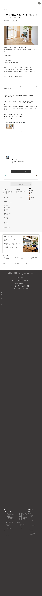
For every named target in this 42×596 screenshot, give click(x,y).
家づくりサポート (22, 524)
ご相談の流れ (21, 525)
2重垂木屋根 (11, 522)
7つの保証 (20, 528)
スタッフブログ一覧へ (21, 171)
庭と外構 (18, 522)
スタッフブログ (14, 20)
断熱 (8, 525)
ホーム (5, 509)
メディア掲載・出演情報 (8, 202)
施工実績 (5, 530)
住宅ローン (6, 210)
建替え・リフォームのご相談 (32, 260)
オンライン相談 (32, 533)
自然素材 (22, 518)
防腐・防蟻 (11, 519)
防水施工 (10, 521)
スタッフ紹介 (32, 520)
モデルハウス (17, 260)
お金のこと (6, 217)
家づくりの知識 (7, 207)
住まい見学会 (17, 263)
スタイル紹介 (6, 209)
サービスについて (33, 519)
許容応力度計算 (11, 514)
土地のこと (6, 214)
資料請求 (4, 260)
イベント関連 (6, 205)
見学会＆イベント (31, 511)
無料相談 (4, 263)
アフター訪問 (6, 223)
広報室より (6, 201)
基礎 (10, 518)
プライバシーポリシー (32, 538)
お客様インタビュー (8, 535)
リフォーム (20, 197)
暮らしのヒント (6, 222)
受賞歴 (31, 516)
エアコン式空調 (23, 514)
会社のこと (6, 204)
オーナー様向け (7, 220)
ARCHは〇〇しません (7, 213)
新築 (18, 194)
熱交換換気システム (23, 520)
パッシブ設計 (6, 218)
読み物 (29, 524)
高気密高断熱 (8, 524)
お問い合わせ (30, 529)
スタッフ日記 (6, 197)
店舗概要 (31, 515)
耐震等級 (10, 517)
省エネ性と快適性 (8, 528)
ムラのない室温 (23, 517)
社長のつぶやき (7, 227)
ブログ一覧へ (21, 184)
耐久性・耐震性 (8, 513)
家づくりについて (7, 511)
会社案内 (30, 513)
